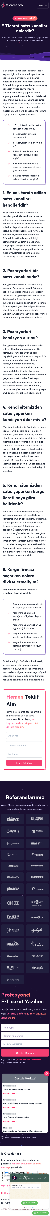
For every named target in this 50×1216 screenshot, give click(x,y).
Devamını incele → (11, 1093)
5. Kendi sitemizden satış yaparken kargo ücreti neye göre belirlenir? (27, 167)
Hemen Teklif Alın (24, 762)
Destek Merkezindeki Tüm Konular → (22, 1137)
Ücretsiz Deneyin (25, 1052)
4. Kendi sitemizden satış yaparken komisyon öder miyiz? (25, 155)
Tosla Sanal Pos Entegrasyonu (17, 1089)
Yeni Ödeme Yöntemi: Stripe (16, 1117)
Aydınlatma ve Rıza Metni (29, 1059)
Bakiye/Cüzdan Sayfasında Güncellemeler (22, 1131)
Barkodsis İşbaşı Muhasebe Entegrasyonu (22, 1103)
